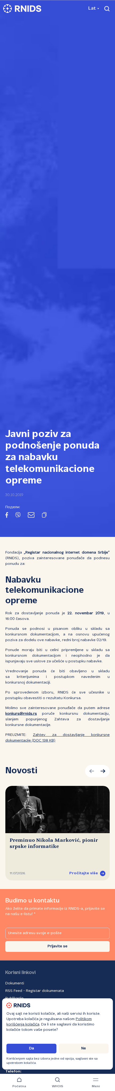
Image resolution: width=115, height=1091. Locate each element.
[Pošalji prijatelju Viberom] (18, 516)
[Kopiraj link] (44, 516)
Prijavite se (57, 946)
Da (31, 1048)
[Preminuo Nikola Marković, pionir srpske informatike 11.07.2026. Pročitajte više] (57, 809)
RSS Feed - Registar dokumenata (34, 991)
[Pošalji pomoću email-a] (31, 516)
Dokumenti (14, 983)
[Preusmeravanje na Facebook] (6, 516)
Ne (83, 1048)
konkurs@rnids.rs (21, 714)
